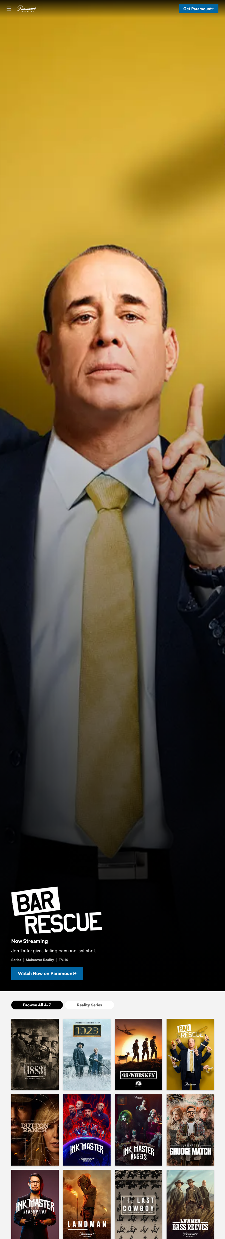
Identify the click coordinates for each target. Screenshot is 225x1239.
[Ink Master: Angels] (138, 1130)
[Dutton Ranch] (35, 1130)
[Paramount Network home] (26, 8)
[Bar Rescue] (190, 1054)
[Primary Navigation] (9, 9)
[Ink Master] (87, 1130)
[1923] (87, 1054)
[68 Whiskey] (138, 1054)
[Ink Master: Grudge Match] (190, 1130)
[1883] (35, 1054)
